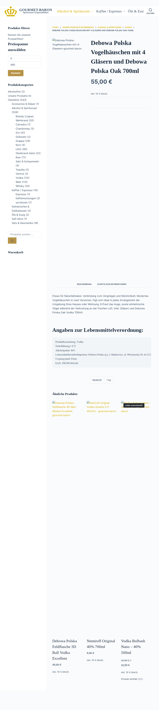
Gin (18, 132)
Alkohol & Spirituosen (73, 11)
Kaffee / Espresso (109, 11)
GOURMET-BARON (35, 10)
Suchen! (15, 73)
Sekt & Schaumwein (27, 161)
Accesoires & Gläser (23, 103)
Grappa (20, 140)
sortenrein (22, 202)
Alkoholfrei (14, 91)
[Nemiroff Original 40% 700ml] (102, 517)
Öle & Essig (136, 11)
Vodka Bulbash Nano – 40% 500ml (133, 647)
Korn (18, 144)
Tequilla (20, 169)
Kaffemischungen (26, 198)
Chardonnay (23, 128)
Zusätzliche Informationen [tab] (111, 284)
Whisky (20, 186)
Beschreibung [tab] (84, 284)
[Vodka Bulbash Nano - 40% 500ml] (136, 517)
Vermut (20, 173)
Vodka (19, 177)
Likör (19, 149)
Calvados (21, 124)
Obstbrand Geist (25, 153)
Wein (18, 181)
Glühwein (21, 136)
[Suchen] (12, 240)
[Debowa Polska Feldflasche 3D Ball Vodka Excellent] (67, 517)
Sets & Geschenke (22, 223)
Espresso (21, 194)
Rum (18, 157)
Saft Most (17, 218)
